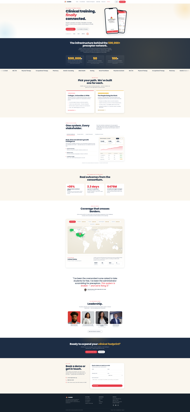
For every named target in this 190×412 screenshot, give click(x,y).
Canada (92, 221)
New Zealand (94, 224)
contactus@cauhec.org (72, 377)
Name (93, 369)
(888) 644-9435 (70, 380)
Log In (117, 1)
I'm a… (109, 373)
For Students (87, 401)
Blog (99, 400)
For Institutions (82, 1)
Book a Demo (122, 1)
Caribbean (81, 221)
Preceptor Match (80, 134)
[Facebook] (116, 405)
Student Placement (89, 134)
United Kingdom (104, 221)
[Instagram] (113, 405)
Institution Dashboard (71, 134)
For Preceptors (87, 400)
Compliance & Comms (99, 134)
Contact (108, 1)
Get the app (101, 351)
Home (77, 1)
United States (72, 221)
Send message (95, 385)
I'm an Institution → (70, 29)
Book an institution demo (91, 351)
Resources (103, 1)
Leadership (98, 1)
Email (108, 369)
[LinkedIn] (118, 405)
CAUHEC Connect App (89, 403)
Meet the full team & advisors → (95, 331)
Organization (94, 373)
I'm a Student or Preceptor (82, 29)
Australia (116, 221)
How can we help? (95, 377)
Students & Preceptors (90, 1)
